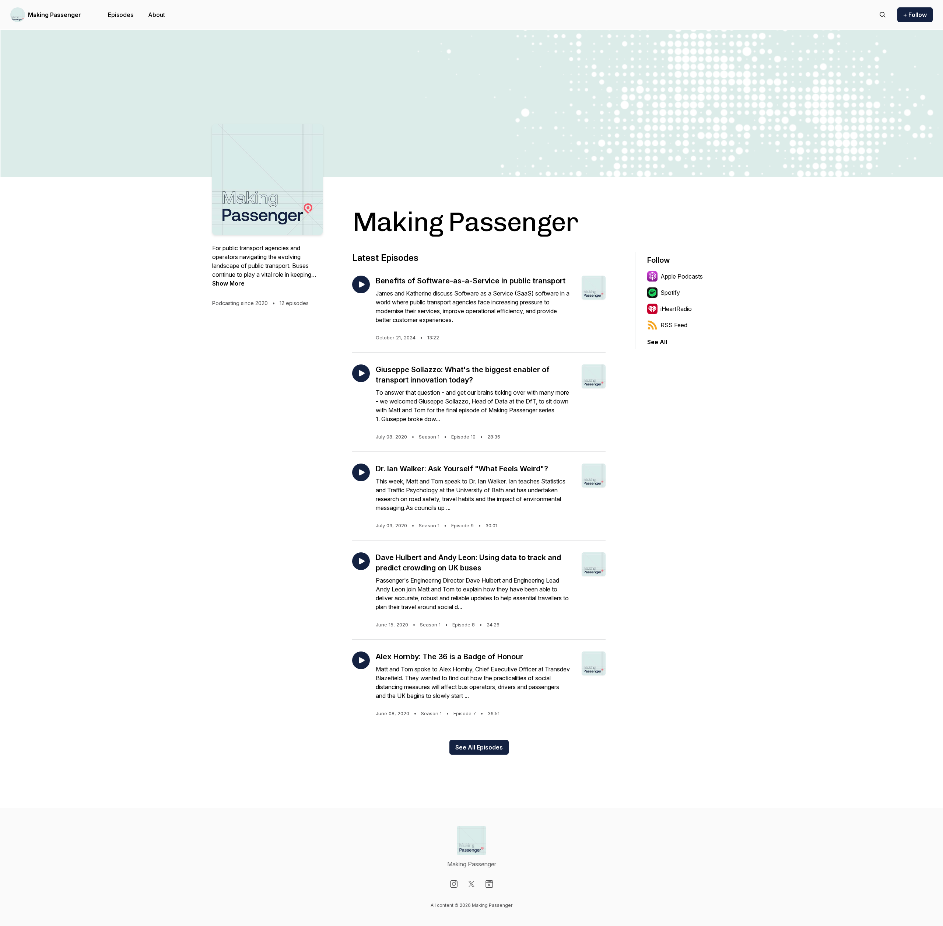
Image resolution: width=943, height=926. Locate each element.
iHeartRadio (676, 308)
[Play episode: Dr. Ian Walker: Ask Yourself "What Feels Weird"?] (361, 472)
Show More (228, 283)
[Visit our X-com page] (471, 884)
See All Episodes (479, 747)
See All (657, 342)
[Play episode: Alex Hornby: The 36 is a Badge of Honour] (361, 660)
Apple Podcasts (681, 276)
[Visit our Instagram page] (454, 884)
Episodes (120, 14)
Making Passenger (54, 14)
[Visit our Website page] (489, 884)
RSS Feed (673, 325)
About (156, 14)
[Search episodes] (883, 14)
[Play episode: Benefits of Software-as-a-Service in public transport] (361, 284)
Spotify (670, 292)
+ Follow (915, 14)
